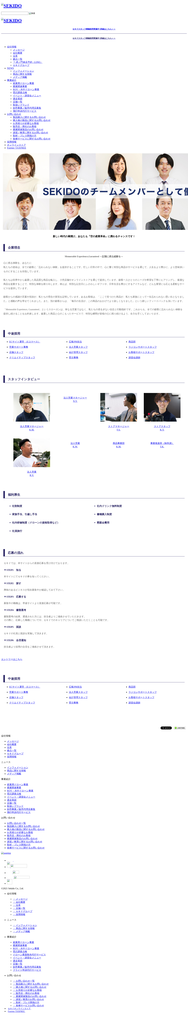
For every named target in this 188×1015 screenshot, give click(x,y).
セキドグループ (21, 65)
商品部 (132, 341)
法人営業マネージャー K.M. (31, 428)
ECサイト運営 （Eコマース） (24, 341)
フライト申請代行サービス (27, 970)
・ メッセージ (20, 899)
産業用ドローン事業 (23, 83)
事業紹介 (11, 80)
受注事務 (73, 357)
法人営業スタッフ (78, 347)
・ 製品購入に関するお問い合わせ (31, 984)
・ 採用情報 (19, 914)
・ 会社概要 (19, 902)
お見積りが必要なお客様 (26, 123)
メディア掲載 (20, 77)
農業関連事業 (20, 86)
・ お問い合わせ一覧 (24, 981)
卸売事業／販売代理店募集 (27, 108)
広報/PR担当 (75, 341)
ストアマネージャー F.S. (118, 428)
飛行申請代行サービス (24, 111)
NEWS (10, 68)
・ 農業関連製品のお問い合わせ (29, 996)
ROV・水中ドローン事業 (26, 89)
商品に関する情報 (22, 74)
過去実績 (17, 98)
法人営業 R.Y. (31, 473)
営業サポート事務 (18, 347)
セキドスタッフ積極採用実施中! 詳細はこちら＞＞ (94, 29)
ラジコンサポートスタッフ (143, 347)
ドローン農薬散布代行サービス (29, 954)
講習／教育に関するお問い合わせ (30, 132)
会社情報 (11, 46)
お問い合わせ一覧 (16, 823)
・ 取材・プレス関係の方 (26, 1002)
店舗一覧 (17, 102)
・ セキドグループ (22, 911)
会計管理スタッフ (78, 352)
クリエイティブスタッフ (22, 357)
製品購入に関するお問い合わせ (29, 117)
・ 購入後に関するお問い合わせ (29, 987)
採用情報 (11, 756)
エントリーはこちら (11, 659)
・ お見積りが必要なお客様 (27, 990)
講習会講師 (134, 357)
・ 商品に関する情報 (24, 928)
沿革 (15, 56)
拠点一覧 (17, 59)
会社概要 (17, 53)
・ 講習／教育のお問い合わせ (28, 999)
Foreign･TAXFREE (16, 148)
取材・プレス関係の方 (24, 135)
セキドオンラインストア (19, 1009)
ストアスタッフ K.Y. (162, 428)
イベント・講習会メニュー (27, 95)
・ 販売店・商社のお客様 (26, 993)
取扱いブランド (21, 105)
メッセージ (19, 50)
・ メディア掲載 (21, 931)
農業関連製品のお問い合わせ (28, 129)
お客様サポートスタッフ (141, 352)
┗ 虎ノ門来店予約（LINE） (27, 62)
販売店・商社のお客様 (24, 126)
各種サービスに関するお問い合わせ (32, 138)
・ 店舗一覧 (19, 908)
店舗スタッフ (16, 352)
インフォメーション (23, 71)
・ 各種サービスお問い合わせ (28, 1005)
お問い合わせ (14, 114)
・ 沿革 (17, 905)
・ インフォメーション (25, 925)
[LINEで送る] (180, 728)
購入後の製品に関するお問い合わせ (32, 120)
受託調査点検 (20, 92)
